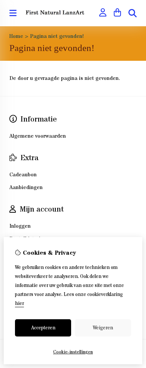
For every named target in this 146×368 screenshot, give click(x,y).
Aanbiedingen (26, 187)
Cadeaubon (23, 175)
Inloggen (20, 226)
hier (19, 303)
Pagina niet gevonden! (57, 36)
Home (16, 36)
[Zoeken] (132, 13)
